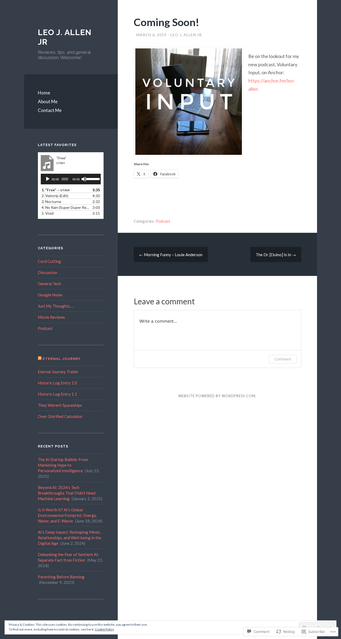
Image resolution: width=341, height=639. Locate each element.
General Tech (49, 283)
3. (51, 201)
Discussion (47, 272)
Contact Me (50, 110)
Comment (282, 359)
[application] (71, 179)
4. (65, 207)
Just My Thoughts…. (56, 306)
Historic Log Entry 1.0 (57, 382)
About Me (48, 101)
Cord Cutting (49, 261)
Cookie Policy (104, 629)
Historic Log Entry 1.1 (57, 394)
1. (56, 190)
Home (44, 93)
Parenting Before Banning (61, 576)
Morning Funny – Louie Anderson (170, 254)
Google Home (50, 294)
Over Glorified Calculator (60, 416)
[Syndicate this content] (40, 359)
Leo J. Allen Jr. (186, 34)
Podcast (163, 221)
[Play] (47, 179)
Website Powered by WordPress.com (216, 396)
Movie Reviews (51, 317)
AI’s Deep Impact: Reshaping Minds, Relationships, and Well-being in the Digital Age (69, 538)
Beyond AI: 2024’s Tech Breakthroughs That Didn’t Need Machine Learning (66, 493)
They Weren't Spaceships (60, 405)
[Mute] (84, 179)
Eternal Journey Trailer (58, 371)
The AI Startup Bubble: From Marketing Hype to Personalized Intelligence (63, 465)
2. (55, 195)
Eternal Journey (62, 359)
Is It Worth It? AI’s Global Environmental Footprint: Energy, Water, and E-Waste (67, 515)
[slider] (92, 178)
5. (48, 213)
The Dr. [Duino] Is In (276, 254)
